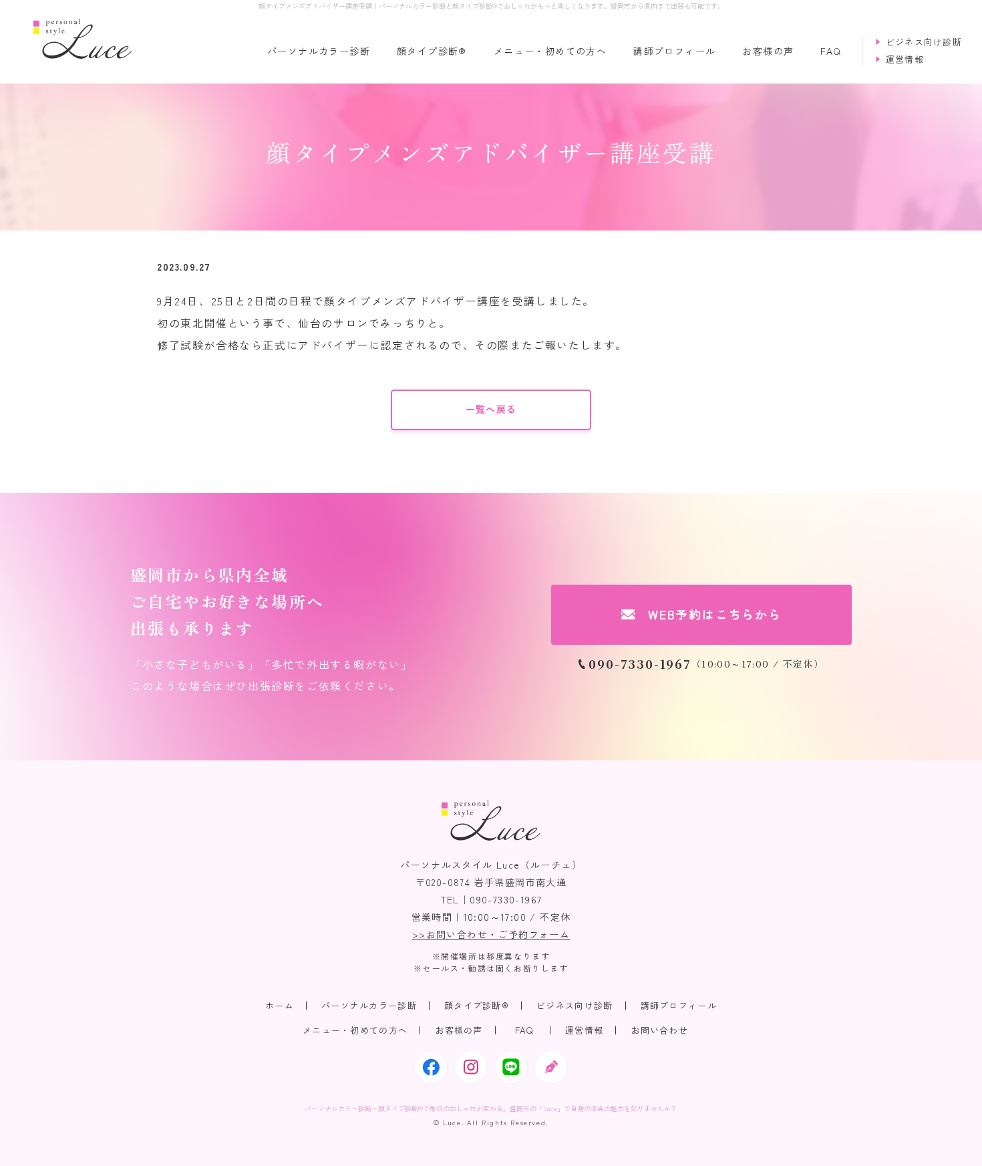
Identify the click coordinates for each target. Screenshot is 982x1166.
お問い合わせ (659, 1030)
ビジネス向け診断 (574, 1005)
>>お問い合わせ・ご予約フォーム (491, 934)
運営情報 (584, 1030)
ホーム (279, 1005)
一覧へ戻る (491, 409)
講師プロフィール (674, 51)
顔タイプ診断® (432, 51)
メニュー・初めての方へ (550, 51)
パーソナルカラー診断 (318, 51)
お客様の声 (768, 51)
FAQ (830, 51)
